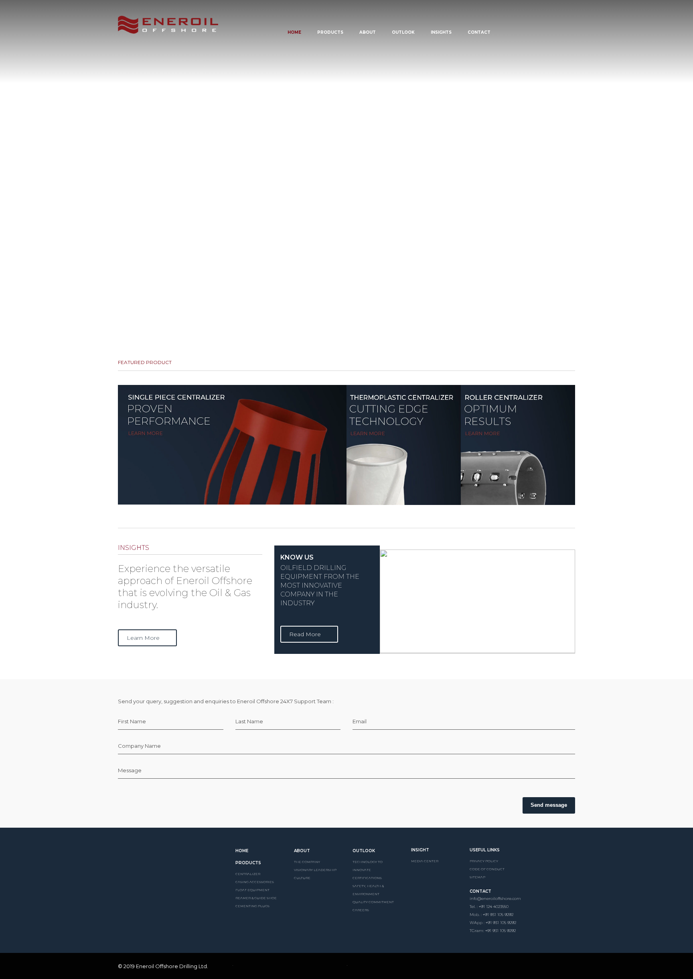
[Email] (522, 967)
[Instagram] (508, 967)
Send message (549, 805)
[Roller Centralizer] (518, 445)
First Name (132, 721)
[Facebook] (467, 967)
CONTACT (480, 891)
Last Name (249, 721)
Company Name (139, 746)
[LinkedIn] (481, 967)
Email (360, 721)
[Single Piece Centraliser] (232, 445)
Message (130, 770)
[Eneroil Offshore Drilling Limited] (170, 859)
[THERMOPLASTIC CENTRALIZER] (403, 445)
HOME (241, 850)
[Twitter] (494, 967)
